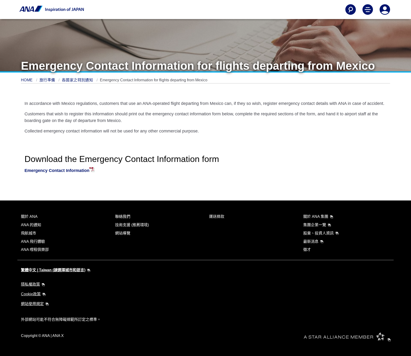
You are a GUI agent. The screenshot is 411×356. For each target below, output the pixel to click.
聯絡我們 (122, 217)
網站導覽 (122, 233)
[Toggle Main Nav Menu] (367, 9)
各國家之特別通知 (78, 80)
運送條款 (216, 217)
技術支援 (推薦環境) (132, 225)
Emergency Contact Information (56, 170)
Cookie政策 (31, 294)
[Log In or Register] (385, 9)
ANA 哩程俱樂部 (35, 250)
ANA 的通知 (31, 225)
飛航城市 (28, 233)
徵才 (307, 250)
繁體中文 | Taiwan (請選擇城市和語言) (53, 270)
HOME (27, 80)
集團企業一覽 (314, 225)
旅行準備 (47, 80)
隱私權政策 (30, 284)
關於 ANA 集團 (315, 217)
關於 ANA (29, 217)
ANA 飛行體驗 (33, 241)
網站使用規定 (32, 304)
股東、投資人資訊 (318, 233)
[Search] (350, 9)
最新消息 (310, 241)
